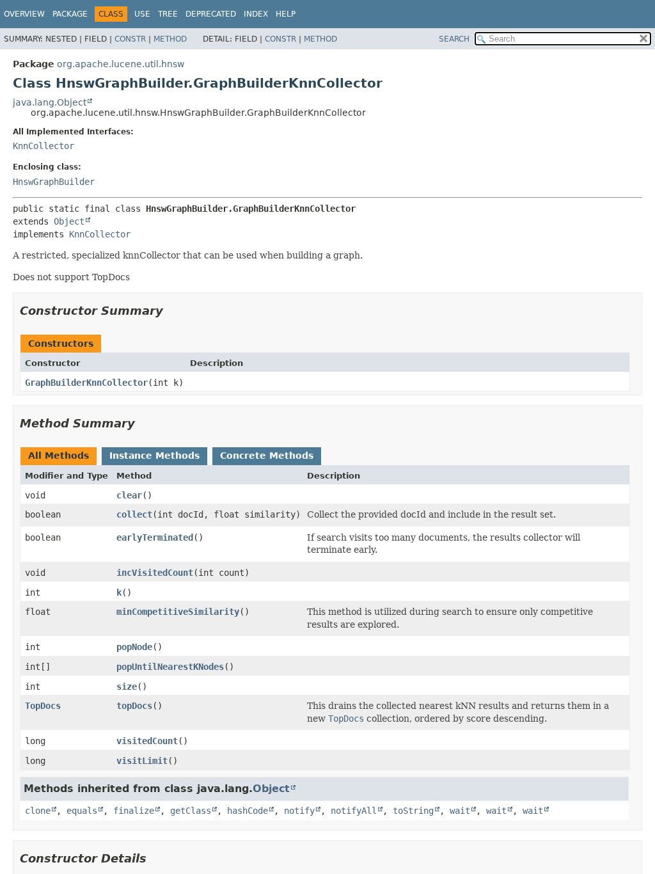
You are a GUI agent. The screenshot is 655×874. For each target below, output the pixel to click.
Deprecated (210, 14)
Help (286, 14)
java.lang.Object (49, 102)
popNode (134, 647)
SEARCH (454, 39)
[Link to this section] (172, 310)
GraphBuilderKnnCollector (86, 382)
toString (413, 811)
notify (299, 811)
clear (129, 495)
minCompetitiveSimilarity (177, 612)
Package (70, 14)
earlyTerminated (154, 537)
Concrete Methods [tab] (266, 455)
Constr (130, 39)
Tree (168, 14)
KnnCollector (43, 146)
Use (142, 14)
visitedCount (147, 741)
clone (38, 811)
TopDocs (43, 706)
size (126, 686)
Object (69, 221)
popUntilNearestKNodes (170, 667)
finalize (133, 811)
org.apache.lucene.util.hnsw (120, 64)
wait (460, 811)
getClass (190, 811)
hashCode (247, 811)
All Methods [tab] (58, 455)
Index (256, 14)
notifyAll (354, 811)
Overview (24, 14)
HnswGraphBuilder (54, 182)
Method (170, 39)
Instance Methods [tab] (154, 455)
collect (134, 514)
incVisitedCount (154, 573)
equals (82, 811)
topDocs (134, 706)
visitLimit (142, 761)
